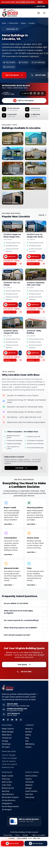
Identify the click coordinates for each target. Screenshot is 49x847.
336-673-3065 (26, 671)
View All (41, 215)
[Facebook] (3, 719)
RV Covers (6, 747)
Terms (17, 835)
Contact (28, 747)
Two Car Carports (9, 761)
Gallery (28, 735)
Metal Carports (8, 728)
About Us (29, 728)
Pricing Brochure (8, 800)
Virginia (23, 23)
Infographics (7, 803)
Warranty (5, 791)
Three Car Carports (9, 764)
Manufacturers (8, 794)
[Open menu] (44, 13)
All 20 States (30, 800)
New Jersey (29, 797)
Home (4, 23)
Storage (5, 741)
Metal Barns (7, 735)
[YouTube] (12, 719)
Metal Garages (8, 732)
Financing (6, 779)
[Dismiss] (46, 2)
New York (29, 794)
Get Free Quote (12, 75)
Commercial (6, 738)
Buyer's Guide (7, 776)
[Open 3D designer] (20, 256)
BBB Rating (29, 744)
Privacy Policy (7, 835)
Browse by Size (8, 767)
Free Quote (19, 468)
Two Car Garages (8, 755)
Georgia (28, 788)
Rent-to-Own (7, 782)
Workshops (6, 744)
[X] (20, 719)
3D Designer (7, 809)
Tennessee (29, 782)
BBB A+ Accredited (38, 835)
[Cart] (38, 13)
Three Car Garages (9, 758)
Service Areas (13, 23)
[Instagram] (8, 719)
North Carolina (31, 776)
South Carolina (31, 791)
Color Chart (6, 785)
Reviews (28, 732)
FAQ (27, 741)
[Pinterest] (16, 719)
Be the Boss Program (10, 797)
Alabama (28, 785)
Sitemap (25, 835)
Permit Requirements (10, 806)
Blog (27, 738)
